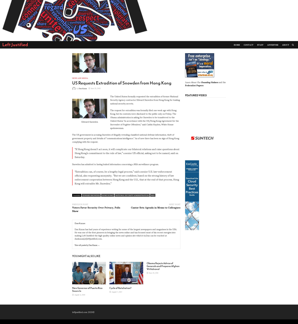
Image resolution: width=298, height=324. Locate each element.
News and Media (80, 78)
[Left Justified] (74, 20)
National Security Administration (132, 195)
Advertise (272, 44)
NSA (152, 195)
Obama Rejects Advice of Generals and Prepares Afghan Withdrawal (163, 266)
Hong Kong (107, 195)
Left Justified (15, 45)
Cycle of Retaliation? (120, 288)
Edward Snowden (91, 195)
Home (237, 44)
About (285, 44)
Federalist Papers (194, 85)
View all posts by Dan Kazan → (87, 245)
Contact (248, 44)
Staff (260, 44)
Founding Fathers (209, 82)
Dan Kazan (83, 88)
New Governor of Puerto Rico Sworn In (87, 289)
